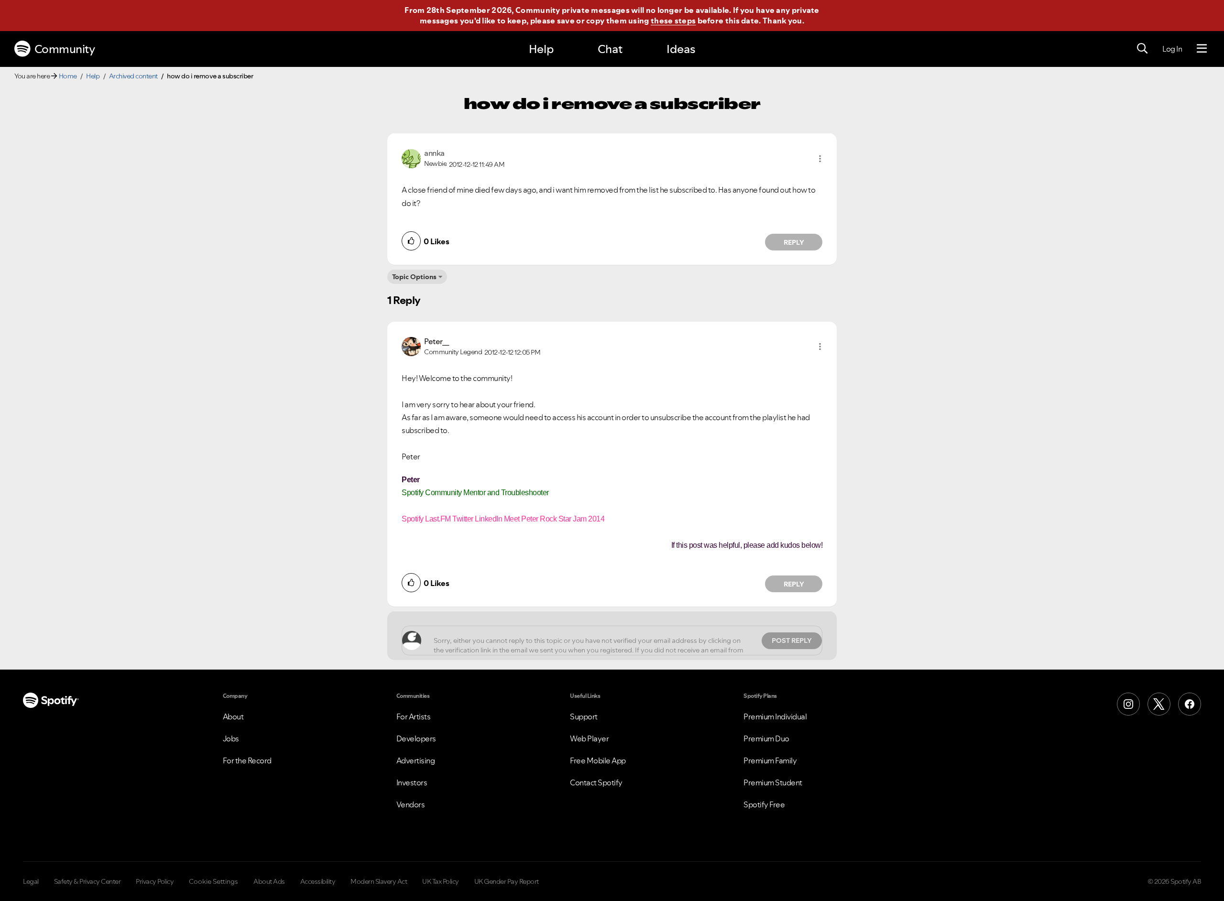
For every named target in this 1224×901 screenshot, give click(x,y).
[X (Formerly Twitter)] (1159, 704)
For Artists (413, 716)
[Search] (1142, 49)
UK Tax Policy (440, 881)
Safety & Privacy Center (87, 881)
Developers (416, 738)
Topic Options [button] (414, 277)
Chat (610, 49)
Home (68, 76)
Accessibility (318, 881)
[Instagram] (1128, 704)
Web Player (589, 738)
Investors (411, 782)
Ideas (681, 49)
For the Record (247, 760)
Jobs (231, 738)
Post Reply (792, 640)
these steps (673, 20)
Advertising (415, 760)
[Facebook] (1189, 704)
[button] (820, 159)
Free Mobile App (598, 760)
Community (64, 49)
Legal (31, 881)
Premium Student (772, 782)
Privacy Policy (155, 881)
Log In (1172, 48)
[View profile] (411, 157)
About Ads (269, 881)
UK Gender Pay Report (506, 881)
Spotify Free (764, 804)
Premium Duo (766, 738)
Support (584, 716)
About (233, 716)
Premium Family (770, 760)
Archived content (133, 76)
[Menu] (1202, 48)
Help (541, 49)
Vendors (410, 804)
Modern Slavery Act (378, 881)
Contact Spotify (596, 782)
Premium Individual (775, 716)
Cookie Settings (213, 881)
